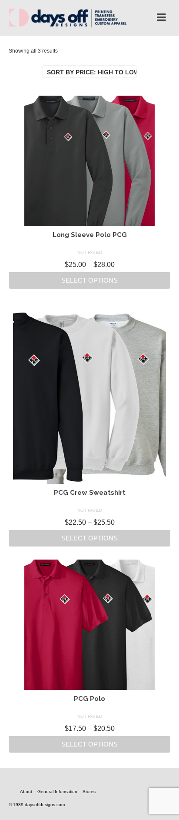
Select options (89, 280)
